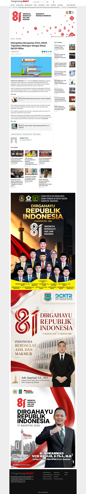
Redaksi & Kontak (46, 472)
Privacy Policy (57, 474)
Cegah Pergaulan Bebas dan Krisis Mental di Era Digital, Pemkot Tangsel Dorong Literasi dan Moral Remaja (60, 65)
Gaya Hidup (60, 5)
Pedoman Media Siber (47, 474)
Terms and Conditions (58, 478)
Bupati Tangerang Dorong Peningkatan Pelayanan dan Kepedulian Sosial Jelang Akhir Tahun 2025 (45, 182)
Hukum (47, 5)
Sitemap (66, 472)
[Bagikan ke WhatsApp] (49, 51)
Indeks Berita (56, 472)
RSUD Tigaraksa (36, 134)
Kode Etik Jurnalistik (47, 476)
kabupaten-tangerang (16, 134)
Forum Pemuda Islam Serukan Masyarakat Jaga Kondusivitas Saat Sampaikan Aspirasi (60, 99)
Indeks (65, 474)
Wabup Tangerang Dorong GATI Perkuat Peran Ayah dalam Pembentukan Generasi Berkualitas (60, 108)
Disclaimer (56, 476)
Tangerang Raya (19, 5)
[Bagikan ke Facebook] (45, 51)
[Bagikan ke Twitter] (47, 51)
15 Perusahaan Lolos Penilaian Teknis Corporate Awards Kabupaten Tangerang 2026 (60, 47)
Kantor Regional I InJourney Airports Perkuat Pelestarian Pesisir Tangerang (59, 91)
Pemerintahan (41, 5)
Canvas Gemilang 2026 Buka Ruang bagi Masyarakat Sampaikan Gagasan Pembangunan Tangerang (62, 7)
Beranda (13, 5)
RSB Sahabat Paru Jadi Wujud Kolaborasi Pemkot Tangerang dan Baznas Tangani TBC (60, 82)
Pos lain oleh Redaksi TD (26, 140)
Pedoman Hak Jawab (47, 478)
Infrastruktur (18, 38)
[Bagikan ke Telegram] (51, 51)
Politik (35, 5)
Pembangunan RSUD (27, 134)
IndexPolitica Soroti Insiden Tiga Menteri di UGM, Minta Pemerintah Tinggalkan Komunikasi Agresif (17, 182)
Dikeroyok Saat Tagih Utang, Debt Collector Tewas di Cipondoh (34, 98)
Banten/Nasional (28, 5)
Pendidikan (53, 5)
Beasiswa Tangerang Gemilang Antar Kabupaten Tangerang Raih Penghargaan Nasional (60, 56)
